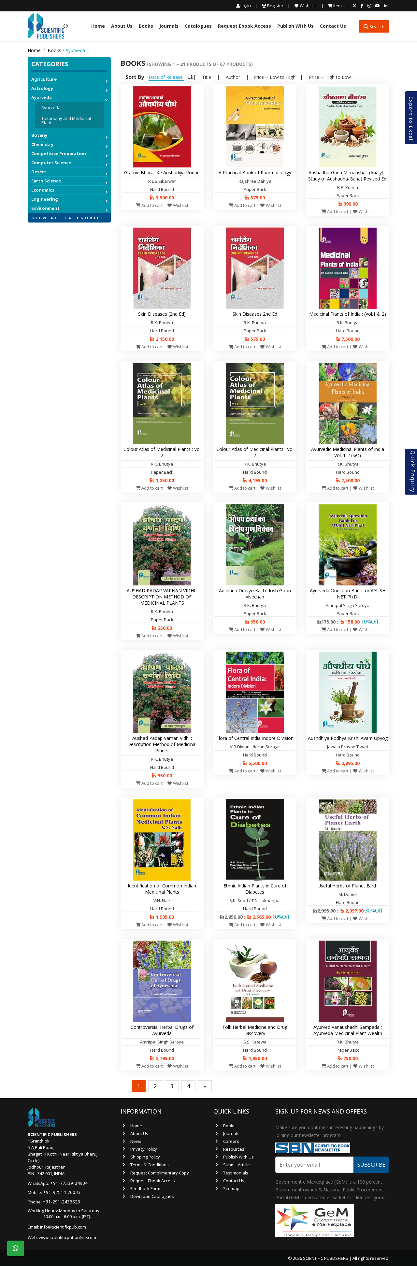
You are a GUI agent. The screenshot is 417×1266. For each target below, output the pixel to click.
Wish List (308, 5)
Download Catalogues (152, 1196)
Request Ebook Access (244, 26)
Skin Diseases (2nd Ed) (162, 314)
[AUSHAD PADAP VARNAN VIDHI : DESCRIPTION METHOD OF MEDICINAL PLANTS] (162, 544)
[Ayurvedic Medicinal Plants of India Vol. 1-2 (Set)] (348, 402)
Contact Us (333, 26)
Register (274, 5)
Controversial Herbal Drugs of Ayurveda (162, 1030)
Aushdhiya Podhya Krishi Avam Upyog (348, 738)
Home (98, 26)
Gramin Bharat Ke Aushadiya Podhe (162, 172)
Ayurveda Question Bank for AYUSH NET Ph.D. (347, 593)
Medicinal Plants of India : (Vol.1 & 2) (347, 314)
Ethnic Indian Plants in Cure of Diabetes (254, 889)
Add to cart (151, 205)
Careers (231, 1141)
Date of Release (166, 77)
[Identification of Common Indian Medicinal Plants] (162, 839)
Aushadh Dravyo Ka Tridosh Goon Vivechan (255, 593)
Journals (169, 26)
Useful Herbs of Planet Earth (348, 886)
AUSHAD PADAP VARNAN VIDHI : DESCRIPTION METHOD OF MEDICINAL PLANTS (162, 596)
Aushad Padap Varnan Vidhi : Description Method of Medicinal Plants (161, 744)
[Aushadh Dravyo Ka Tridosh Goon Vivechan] (255, 544)
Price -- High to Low (330, 77)
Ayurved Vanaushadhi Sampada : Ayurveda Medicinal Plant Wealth (347, 1030)
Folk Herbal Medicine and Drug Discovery (255, 1030)
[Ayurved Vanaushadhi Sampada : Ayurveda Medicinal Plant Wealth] (348, 980)
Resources (233, 1149)
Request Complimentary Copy (159, 1173)
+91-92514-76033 (61, 1192)
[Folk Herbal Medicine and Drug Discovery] (255, 980)
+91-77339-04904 (69, 1183)
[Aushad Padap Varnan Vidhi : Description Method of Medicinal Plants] (162, 691)
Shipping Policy (145, 1157)
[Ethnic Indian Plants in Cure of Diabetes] (255, 839)
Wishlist (180, 205)
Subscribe (371, 1164)
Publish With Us (295, 26)
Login (245, 5)
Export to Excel (411, 118)
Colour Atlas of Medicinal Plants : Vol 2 (162, 452)
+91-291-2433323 (61, 1202)
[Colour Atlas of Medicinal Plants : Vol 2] (162, 402)
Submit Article (236, 1165)
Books (146, 26)
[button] (69, 225)
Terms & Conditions (149, 1165)
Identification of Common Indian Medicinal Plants (162, 889)
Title (206, 77)
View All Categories (68, 217)
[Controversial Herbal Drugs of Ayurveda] (162, 980)
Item (337, 5)
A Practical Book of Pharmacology (255, 172)
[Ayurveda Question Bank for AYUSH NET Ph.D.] (348, 544)
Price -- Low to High (274, 77)
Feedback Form (145, 1188)
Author (233, 77)
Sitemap (231, 1188)
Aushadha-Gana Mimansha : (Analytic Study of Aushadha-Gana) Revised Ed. (347, 175)
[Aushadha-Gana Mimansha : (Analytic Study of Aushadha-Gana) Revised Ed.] (348, 126)
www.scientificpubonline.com (67, 1237)
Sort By (134, 77)
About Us (122, 26)
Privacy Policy (143, 1149)
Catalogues (198, 26)
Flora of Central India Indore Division (255, 738)
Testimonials (235, 1173)
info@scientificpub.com (63, 1227)
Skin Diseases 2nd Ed (255, 314)
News (135, 1141)
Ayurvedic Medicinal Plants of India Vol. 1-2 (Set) (347, 452)
